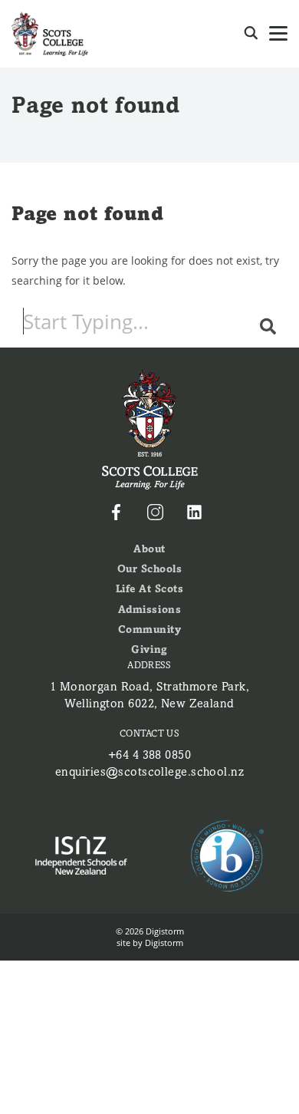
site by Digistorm (150, 942)
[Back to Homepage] (50, 34)
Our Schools (149, 568)
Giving (149, 649)
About (149, 548)
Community (150, 629)
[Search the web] (251, 34)
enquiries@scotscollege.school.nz (149, 772)
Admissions (149, 609)
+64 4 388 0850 (149, 755)
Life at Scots (150, 588)
